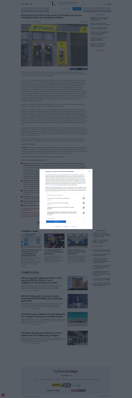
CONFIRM (56, 221)
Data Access (66, 226)
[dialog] (66, 199)
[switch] (83, 198)
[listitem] (66, 195)
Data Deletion (58, 226)
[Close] (89, 171)
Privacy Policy (74, 226)
